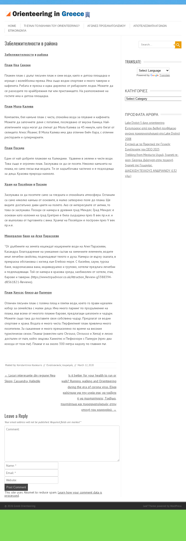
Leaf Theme (149, 506)
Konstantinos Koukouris (29, 365)
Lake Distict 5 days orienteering (144, 123)
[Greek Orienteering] (48, 17)
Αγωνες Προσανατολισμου (106, 25)
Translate (164, 75)
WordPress (175, 506)
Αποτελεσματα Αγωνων (150, 25)
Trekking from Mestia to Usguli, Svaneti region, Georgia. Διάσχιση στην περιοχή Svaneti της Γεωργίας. (152, 160)
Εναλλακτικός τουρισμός (59, 365)
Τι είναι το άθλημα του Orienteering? (52, 25)
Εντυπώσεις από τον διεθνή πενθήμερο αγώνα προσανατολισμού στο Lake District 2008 (152, 133)
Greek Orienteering (24, 506)
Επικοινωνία (17, 30)
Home (12, 25)
